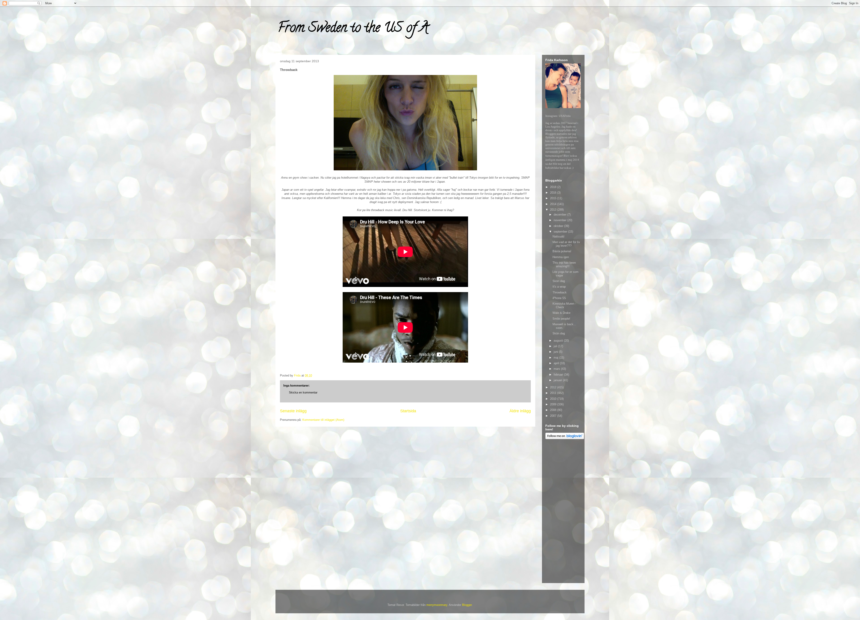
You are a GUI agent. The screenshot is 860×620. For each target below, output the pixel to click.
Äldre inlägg (520, 411)
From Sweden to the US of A (353, 28)
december (560, 214)
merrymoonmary (436, 605)
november (560, 220)
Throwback (560, 292)
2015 (553, 198)
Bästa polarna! (562, 251)
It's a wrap (559, 286)
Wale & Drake (561, 312)
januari (558, 380)
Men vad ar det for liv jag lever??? (566, 243)
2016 (553, 192)
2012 (553, 387)
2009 (553, 404)
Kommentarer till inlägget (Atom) (323, 419)
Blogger (467, 605)
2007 (553, 415)
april (557, 363)
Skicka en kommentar (303, 392)
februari (559, 374)
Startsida (408, 411)
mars (557, 368)
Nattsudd (558, 236)
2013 (553, 209)
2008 (553, 410)
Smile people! (561, 318)
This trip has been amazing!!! (564, 264)
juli (556, 346)
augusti (559, 340)
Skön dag (559, 281)
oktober (559, 226)
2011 (553, 393)
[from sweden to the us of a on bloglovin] (564, 438)
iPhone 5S (559, 298)
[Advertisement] (563, 512)
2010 (553, 398)
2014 (553, 204)
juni (556, 351)
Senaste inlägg (293, 411)
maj (556, 357)
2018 (553, 187)
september (561, 231)
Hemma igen (561, 257)
